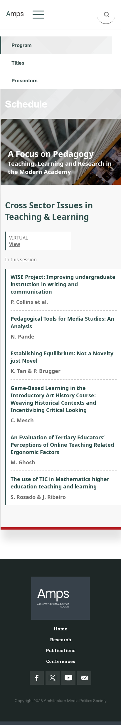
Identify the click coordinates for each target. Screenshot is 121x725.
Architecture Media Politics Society (75, 700)
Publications (60, 650)
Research (60, 639)
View (14, 244)
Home (60, 629)
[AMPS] (15, 14)
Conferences (60, 661)
